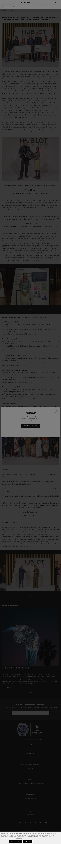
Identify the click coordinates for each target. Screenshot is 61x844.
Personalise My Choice (15, 841)
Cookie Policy (19, 838)
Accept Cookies (28, 841)
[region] (30, 838)
